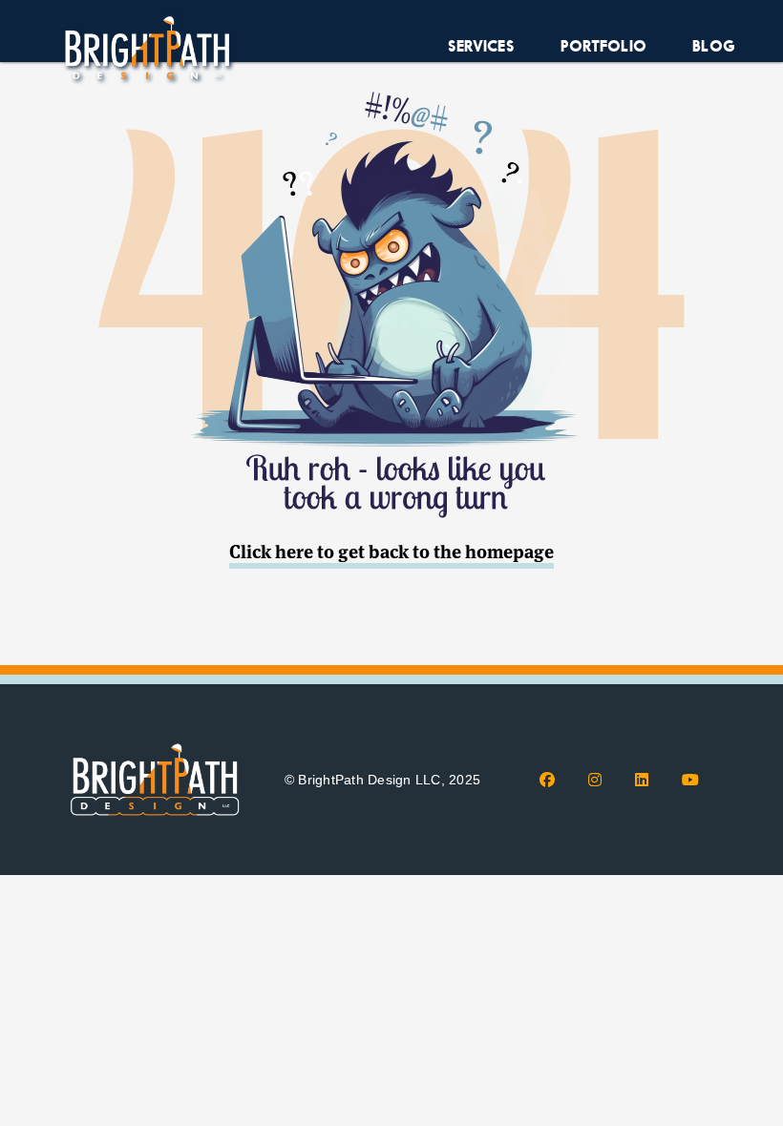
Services (481, 45)
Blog (713, 45)
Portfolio (603, 45)
